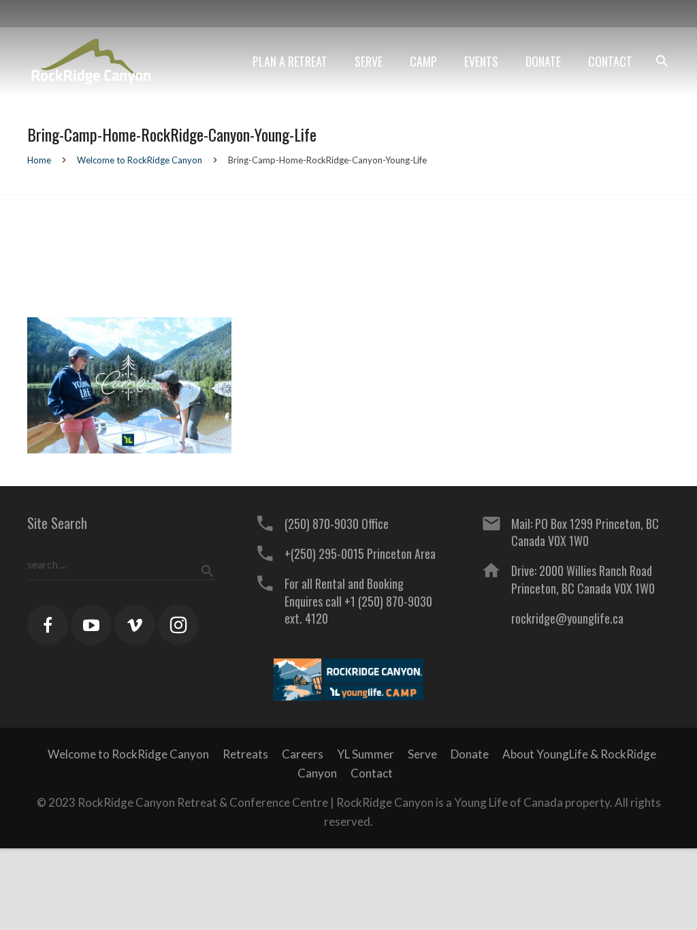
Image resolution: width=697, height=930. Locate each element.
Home (39, 160)
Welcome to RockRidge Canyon (139, 160)
